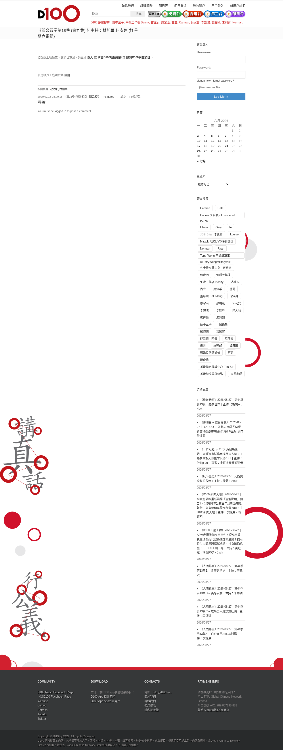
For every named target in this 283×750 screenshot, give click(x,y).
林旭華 (63, 89)
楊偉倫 (204, 317)
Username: (204, 52)
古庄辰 (155, 22)
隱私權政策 (151, 710)
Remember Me (210, 87)
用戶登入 (217, 6)
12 (212, 141)
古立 (174, 22)
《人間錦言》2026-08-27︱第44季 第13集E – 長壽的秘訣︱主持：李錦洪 (220, 570)
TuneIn (42, 714)
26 (212, 151)
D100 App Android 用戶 (105, 701)
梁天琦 (236, 310)
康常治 (165, 22)
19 (212, 146)
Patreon (43, 710)
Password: (204, 67)
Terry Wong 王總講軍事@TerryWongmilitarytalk (215, 256)
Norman (237, 22)
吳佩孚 (217, 289)
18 (205, 146)
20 (219, 146)
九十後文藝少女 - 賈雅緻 (215, 267)
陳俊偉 (204, 359)
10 (199, 141)
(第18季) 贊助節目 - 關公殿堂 (82, 96)
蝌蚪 (203, 345)
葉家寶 (195, 22)
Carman (184, 22)
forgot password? (223, 80)
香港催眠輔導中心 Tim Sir (216, 366)
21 (226, 146)
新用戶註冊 (237, 6)
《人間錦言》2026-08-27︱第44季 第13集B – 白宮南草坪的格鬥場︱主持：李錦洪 (220, 634)
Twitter (42, 718)
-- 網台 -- (123, 96)
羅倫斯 (223, 324)
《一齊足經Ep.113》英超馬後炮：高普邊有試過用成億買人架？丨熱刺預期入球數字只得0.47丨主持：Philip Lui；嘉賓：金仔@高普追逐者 (220, 456)
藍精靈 (229, 338)
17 (199, 146)
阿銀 (230, 352)
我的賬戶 (199, 6)
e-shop (42, 705)
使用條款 (150, 705)
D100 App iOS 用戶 (103, 696)
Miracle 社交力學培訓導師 (216, 241)
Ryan (221, 248)
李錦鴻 (205, 22)
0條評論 (136, 96)
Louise (234, 234)
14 (226, 141)
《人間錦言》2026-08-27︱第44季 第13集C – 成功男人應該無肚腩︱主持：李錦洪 (220, 611)
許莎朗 (217, 345)
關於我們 (150, 696)
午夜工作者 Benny (137, 22)
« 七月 (201, 161)
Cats (221, 208)
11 (205, 141)
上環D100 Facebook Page (54, 696)
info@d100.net (162, 692)
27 (219, 151)
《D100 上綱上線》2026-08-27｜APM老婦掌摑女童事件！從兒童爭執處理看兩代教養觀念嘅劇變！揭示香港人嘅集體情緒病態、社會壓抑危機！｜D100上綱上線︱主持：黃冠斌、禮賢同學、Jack (220, 541)
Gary (219, 227)
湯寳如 (220, 317)
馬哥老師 (236, 374)
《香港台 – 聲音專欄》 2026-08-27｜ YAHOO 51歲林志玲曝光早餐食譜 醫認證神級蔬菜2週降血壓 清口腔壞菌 (220, 429)
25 (205, 151)
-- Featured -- (109, 96)
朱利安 (226, 22)
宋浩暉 (234, 296)
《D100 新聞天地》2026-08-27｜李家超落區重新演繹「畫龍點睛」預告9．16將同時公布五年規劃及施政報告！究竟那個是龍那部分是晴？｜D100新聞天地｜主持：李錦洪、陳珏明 (220, 505)
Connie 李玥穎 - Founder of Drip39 (217, 216)
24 (199, 151)
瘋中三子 (118, 22)
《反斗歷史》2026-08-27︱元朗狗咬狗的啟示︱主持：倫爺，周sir (220, 479)
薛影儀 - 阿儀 (208, 338)
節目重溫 (180, 6)
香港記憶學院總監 (211, 374)
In (230, 227)
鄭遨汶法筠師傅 (210, 352)
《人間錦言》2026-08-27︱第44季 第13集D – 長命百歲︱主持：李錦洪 (220, 591)
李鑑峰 (220, 310)
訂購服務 (146, 6)
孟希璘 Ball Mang (211, 296)
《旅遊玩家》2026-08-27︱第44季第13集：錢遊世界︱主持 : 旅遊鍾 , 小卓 (220, 404)
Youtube (43, 701)
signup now (204, 80)
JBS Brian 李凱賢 (211, 234)
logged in (60, 111)
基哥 (232, 289)
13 (219, 141)
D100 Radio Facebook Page (55, 692)
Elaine (204, 227)
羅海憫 (204, 331)
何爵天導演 (223, 275)
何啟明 (204, 275)
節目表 (163, 6)
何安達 (53, 89)
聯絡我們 (128, 6)
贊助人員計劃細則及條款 (213, 710)
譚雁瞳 (216, 22)
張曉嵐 (220, 303)
